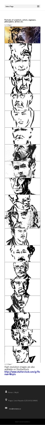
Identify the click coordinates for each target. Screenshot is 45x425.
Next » (10, 25)
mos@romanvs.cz (15, 408)
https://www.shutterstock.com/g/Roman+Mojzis (22, 373)
